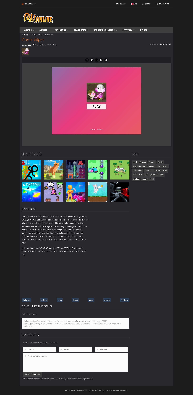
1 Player (151, 166)
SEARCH (148, 4)
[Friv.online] (38, 17)
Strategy (127, 30)
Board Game (80, 30)
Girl (146, 174)
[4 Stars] (156, 44)
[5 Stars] (158, 44)
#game (152, 162)
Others (143, 30)
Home (26, 34)
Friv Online (70, 390)
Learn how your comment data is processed (74, 378)
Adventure (60, 30)
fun (140, 174)
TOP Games (121, 4)
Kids (161, 174)
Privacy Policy (83, 390)
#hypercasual (139, 166)
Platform (124, 300)
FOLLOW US (164, 4)
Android (148, 170)
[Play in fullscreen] (96, 60)
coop (60, 300)
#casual (143, 162)
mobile (107, 300)
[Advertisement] (123, 16)
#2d (135, 162)
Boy (165, 170)
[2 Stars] (152, 44)
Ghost (75, 300)
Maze (91, 300)
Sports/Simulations (104, 30)
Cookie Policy (98, 390)
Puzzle (145, 179)
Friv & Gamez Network (117, 390)
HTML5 (153, 174)
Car (134, 174)
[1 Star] (151, 44)
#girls (160, 162)
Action (43, 30)
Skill (152, 179)
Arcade (28, 30)
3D (158, 166)
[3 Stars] (154, 44)
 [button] (101, 60)
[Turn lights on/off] (87, 60)
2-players (26, 300)
